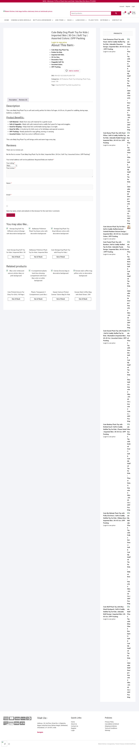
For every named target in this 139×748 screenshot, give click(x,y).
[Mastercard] (11, 718)
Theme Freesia (119, 744)
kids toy (71, 85)
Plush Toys (93, 20)
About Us (74, 724)
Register (128, 6)
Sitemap (107, 730)
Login (133, 6)
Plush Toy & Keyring (75, 79)
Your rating (10, 163)
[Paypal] (23, 718)
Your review (10, 168)
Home (6, 20)
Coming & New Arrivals (21, 20)
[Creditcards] (11, 723)
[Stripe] (16, 723)
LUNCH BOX (80, 20)
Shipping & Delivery (111, 726)
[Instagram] (8, 744)
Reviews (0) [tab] (23, 100)
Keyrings (104, 20)
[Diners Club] (28, 718)
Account (122, 6)
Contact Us (117, 20)
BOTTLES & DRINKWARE (42, 20)
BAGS (69, 20)
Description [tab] (13, 100)
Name (8, 183)
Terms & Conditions (111, 728)
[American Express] (6, 718)
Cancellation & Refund (112, 724)
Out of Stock (16, 257)
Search (116, 13)
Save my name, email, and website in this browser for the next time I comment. (33, 211)
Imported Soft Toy (61, 85)
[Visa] (17, 718)
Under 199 (54, 81)
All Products (64, 79)
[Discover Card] (6, 723)
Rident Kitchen (102, 744)
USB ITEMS (59, 20)
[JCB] (22, 723)
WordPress (132, 744)
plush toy (77, 85)
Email (8, 195)
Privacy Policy (109, 722)
